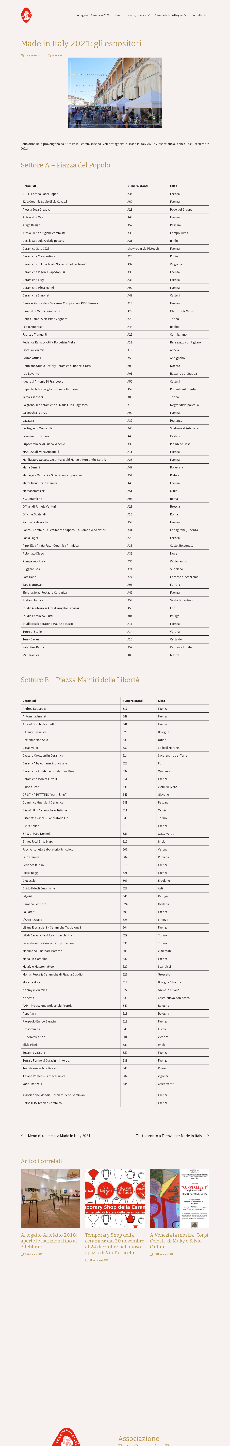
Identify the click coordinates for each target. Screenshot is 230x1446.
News (118, 15)
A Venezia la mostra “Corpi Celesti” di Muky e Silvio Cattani (179, 1241)
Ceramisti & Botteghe (169, 15)
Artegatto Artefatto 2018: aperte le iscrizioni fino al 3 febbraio (49, 1241)
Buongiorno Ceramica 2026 (92, 15)
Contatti (196, 15)
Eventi (58, 55)
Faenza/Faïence (136, 15)
